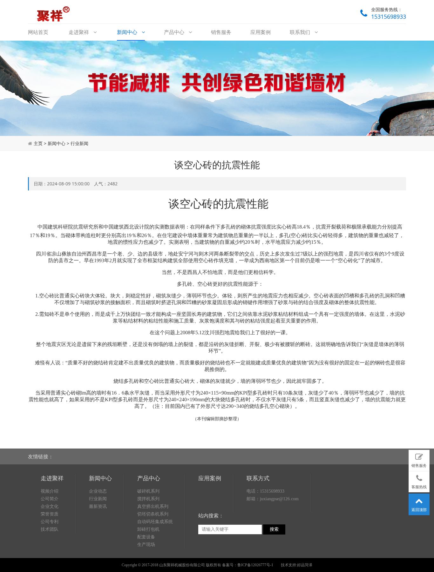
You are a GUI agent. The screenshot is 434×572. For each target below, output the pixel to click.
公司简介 (49, 498)
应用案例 (260, 32)
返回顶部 (419, 510)
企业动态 (98, 491)
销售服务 (221, 32)
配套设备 (146, 537)
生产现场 (146, 544)
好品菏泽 (304, 565)
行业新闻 (79, 143)
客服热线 (419, 487)
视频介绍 (49, 491)
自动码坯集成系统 (155, 521)
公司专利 (49, 521)
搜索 (274, 529)
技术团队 (49, 529)
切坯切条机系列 (152, 514)
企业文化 (49, 506)
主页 (38, 143)
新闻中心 (128, 32)
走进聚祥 (79, 32)
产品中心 (175, 32)
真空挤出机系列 (152, 506)
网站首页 (38, 32)
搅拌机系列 (148, 498)
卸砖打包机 (148, 529)
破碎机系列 (148, 491)
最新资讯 (98, 506)
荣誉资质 (49, 514)
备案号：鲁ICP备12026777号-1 (247, 565)
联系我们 (300, 32)
